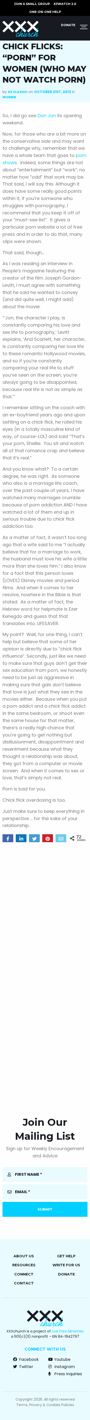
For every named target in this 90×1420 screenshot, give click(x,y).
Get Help (66, 1256)
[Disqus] (45, 910)
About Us (24, 1256)
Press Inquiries (67, 1374)
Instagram (64, 1367)
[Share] (8, 838)
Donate (68, 25)
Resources (24, 1265)
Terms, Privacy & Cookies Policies (45, 1404)
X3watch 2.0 (65, 4)
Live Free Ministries (68, 1331)
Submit (45, 1209)
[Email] (61, 838)
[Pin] (47, 838)
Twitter (25, 1367)
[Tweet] (34, 838)
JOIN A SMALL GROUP (32, 4)
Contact (24, 1283)
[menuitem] (32, 4)
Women (9, 97)
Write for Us (66, 1265)
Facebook (28, 1359)
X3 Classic (18, 92)
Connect (24, 1274)
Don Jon (47, 115)
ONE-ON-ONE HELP (45, 12)
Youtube (61, 1359)
